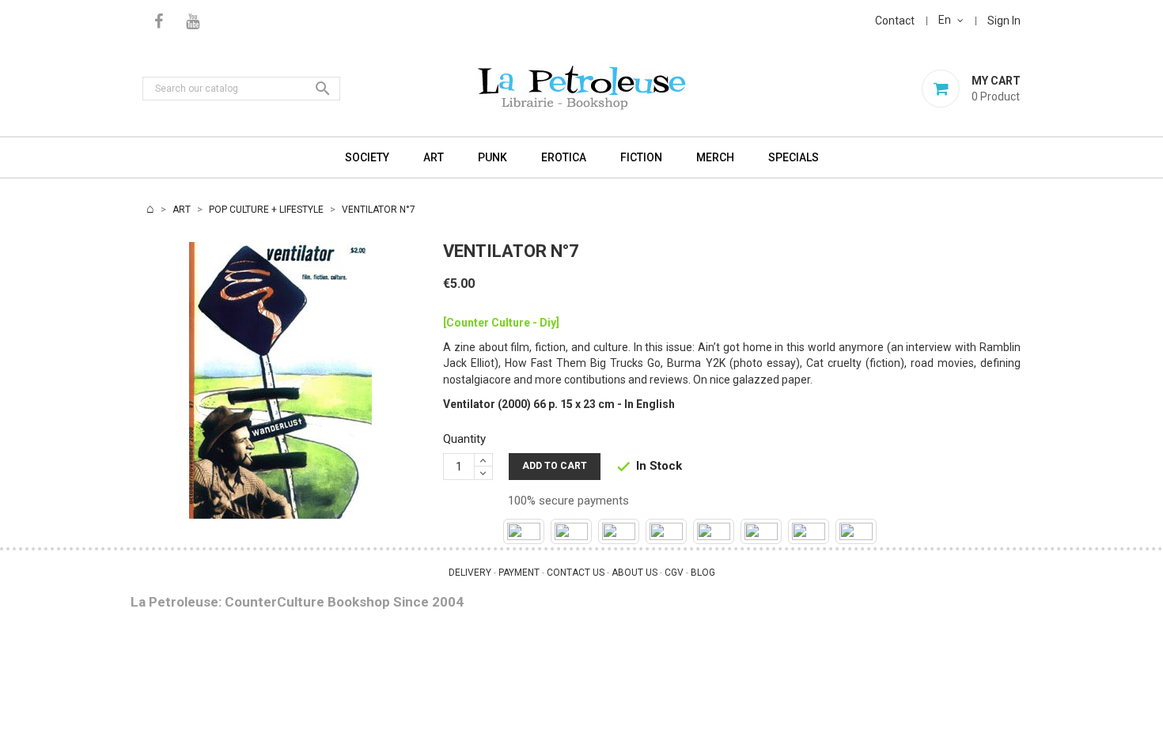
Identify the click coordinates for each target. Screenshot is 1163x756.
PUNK (492, 157)
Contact (895, 20)
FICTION (641, 157)
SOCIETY (367, 157)
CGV (674, 572)
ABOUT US (634, 572)
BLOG (703, 572)
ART (433, 157)
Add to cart (554, 465)
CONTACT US (575, 572)
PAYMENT (519, 572)
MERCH (715, 157)
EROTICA (563, 157)
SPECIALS (793, 157)
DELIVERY (470, 572)
